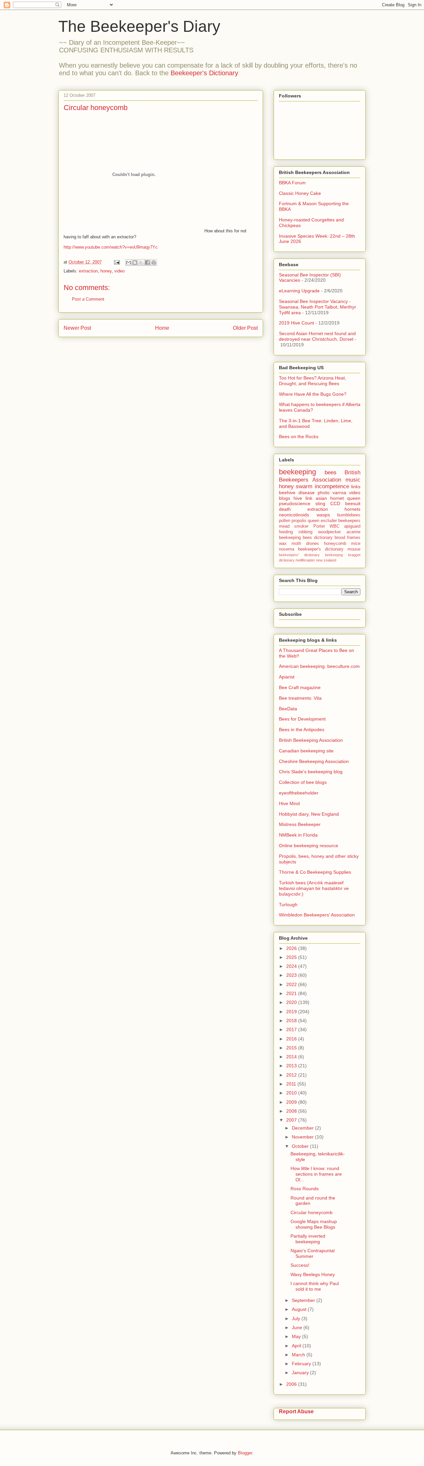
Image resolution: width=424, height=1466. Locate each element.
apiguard (352, 526)
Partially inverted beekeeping (308, 1238)
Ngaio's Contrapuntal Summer (313, 1253)
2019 (292, 1011)
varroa (339, 492)
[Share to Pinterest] (153, 262)
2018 (292, 1020)
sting (320, 503)
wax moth (290, 543)
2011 (291, 1083)
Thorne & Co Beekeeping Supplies (315, 872)
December (303, 1128)
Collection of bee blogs (303, 782)
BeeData (288, 708)
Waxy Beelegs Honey (313, 1274)
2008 (292, 1111)
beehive (287, 492)
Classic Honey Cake (300, 193)
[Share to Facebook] (147, 262)
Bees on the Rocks (298, 436)
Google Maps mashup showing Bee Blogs (314, 1224)
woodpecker (329, 532)
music (352, 480)
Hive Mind (289, 803)
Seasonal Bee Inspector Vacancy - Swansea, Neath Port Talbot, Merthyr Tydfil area (317, 307)
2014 (292, 1056)
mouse (353, 549)
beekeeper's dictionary (321, 549)
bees (331, 472)
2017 (292, 1029)
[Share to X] (141, 262)
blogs (284, 498)
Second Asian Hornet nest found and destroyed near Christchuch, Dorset (317, 336)
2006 (292, 1384)
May (297, 1336)
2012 (292, 1075)
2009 (292, 1102)
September (304, 1300)
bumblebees (348, 515)
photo (324, 492)
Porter (319, 526)
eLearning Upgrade (299, 290)
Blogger (245, 1452)
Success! (300, 1265)
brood (340, 537)
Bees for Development (302, 719)
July (296, 1318)
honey (106, 270)
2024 (292, 966)
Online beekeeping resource (308, 845)
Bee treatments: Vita (300, 698)
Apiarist (286, 676)
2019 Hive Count (296, 322)
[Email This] (128, 262)
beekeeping (297, 472)
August (300, 1309)
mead (284, 526)
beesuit (352, 503)
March (299, 1354)
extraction (88, 270)
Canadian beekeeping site (306, 750)
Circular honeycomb (312, 1212)
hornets (352, 509)
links (355, 486)
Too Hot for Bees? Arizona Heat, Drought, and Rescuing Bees (312, 380)
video (119, 270)
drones (312, 543)
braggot (354, 555)
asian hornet (330, 498)
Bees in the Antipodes (301, 729)
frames (353, 537)
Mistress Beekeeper (300, 824)
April (297, 1345)
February (302, 1363)
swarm (304, 486)
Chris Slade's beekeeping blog (311, 771)
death (285, 509)
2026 (292, 948)
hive (297, 498)
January (301, 1372)
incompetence (332, 486)
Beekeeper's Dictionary (204, 73)
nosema (286, 549)
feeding (286, 532)
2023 (292, 975)
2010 (292, 1092)
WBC (335, 526)
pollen (284, 520)
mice (355, 543)
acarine (353, 532)
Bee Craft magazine (300, 687)
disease (306, 492)
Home (162, 328)
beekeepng (334, 555)
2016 (292, 1038)
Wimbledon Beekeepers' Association (317, 914)
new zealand (326, 560)
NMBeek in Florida (298, 835)
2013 (292, 1065)
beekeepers (349, 520)
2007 (292, 1120)
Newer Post (77, 328)
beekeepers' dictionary (299, 555)
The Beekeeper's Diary (139, 26)
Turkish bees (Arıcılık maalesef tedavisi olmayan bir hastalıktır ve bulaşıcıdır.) (314, 888)
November (303, 1137)
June (297, 1327)
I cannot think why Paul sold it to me (315, 1286)
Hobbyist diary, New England (309, 814)
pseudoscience (294, 503)
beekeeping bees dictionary (306, 537)
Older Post (245, 328)
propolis (299, 520)
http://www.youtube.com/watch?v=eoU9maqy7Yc (111, 247)
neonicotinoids (294, 514)
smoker (301, 526)
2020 (292, 1002)
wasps (323, 514)
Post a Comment (88, 299)
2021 (292, 993)
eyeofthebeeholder (298, 792)
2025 (292, 957)
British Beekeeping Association (311, 740)
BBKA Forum (292, 182)
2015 (292, 1047)
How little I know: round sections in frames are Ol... (316, 1174)
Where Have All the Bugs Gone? (312, 394)
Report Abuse (296, 1411)
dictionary (286, 560)
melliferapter (305, 560)
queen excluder (322, 520)
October (301, 1146)
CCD (335, 503)
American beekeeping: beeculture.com (319, 666)
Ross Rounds (305, 1188)
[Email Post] (116, 262)
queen (353, 498)
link (308, 498)
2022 (292, 984)
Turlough (288, 904)
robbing (305, 532)
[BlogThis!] (135, 262)
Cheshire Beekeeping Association (314, 761)
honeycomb (335, 543)
